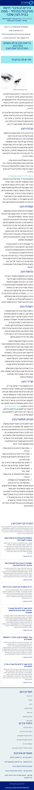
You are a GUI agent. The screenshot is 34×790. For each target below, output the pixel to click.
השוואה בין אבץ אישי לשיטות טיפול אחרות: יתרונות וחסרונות (18, 564)
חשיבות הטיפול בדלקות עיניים (22, 766)
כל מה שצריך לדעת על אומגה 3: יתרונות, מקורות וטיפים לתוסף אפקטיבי (20, 610)
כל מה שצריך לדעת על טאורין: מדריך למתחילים (18, 665)
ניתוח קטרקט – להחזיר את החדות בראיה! (18, 771)
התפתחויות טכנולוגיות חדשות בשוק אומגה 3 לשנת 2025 (18, 539)
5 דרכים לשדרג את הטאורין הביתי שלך (17, 587)
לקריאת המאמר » (27, 556)
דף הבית (29, 19)
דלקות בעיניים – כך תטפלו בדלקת (21, 757)
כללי (23, 19)
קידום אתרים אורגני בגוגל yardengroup (17, 788)
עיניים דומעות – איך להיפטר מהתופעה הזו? (18, 762)
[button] (18, 3)
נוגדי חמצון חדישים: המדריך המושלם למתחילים (17, 638)
